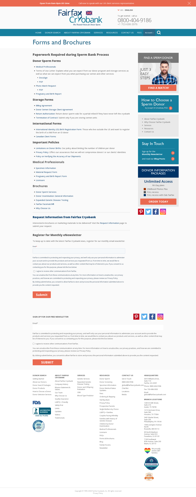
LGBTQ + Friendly (61, 402)
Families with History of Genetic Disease (108, 420)
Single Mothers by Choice (109, 409)
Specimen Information (46, 168)
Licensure (40, 180)
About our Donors (40, 382)
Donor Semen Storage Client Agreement (54, 109)
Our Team (59, 393)
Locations (125, 391)
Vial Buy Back (104, 400)
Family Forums (105, 445)
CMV (79, 392)
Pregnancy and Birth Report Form (51, 176)
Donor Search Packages (42, 385)
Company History (61, 384)
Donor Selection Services (42, 394)
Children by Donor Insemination (107, 425)
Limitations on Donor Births (48, 148)
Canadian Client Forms (46, 136)
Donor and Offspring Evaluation (85, 388)
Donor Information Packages (158, 172)
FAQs (102, 435)
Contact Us (127, 32)
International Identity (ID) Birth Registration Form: (59, 129)
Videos (57, 415)
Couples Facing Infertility (109, 415)
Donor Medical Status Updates (108, 389)
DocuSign (43, 77)
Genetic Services (83, 379)
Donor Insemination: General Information (54, 196)
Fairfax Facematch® (45, 204)
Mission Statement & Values (62, 388)
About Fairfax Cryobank (77, 32)
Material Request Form (46, 172)
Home (38, 32)
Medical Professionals (46, 66)
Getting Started (38, 379)
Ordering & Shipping (107, 397)
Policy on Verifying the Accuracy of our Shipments (58, 156)
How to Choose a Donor (42, 391)
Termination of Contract (47, 117)
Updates (58, 411)
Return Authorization (45, 113)
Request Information (109, 223)
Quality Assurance (62, 399)
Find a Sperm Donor (158, 57)
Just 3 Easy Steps (145, 73)
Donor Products (39, 388)
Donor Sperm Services (46, 192)
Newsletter (104, 448)
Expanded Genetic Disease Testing (52, 200)
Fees (139, 32)
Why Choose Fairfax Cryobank (157, 122)
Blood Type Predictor (85, 395)
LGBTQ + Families (106, 412)
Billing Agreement (44, 105)
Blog (101, 442)
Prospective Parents (107, 406)
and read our (153, 158)
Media (124, 394)
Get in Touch (126, 379)
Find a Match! (158, 88)
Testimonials (60, 418)
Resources (112, 32)
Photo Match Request (46, 85)
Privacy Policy (42, 152)
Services (98, 32)
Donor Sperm (105, 379)
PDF (41, 81)
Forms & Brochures (107, 438)
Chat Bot (125, 388)
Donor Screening (106, 382)
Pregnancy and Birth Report (48, 93)
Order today (158, 201)
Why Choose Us (43, 208)
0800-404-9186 (127, 382)
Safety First (59, 405)
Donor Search (53, 32)
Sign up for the (152, 152)
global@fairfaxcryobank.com (133, 385)
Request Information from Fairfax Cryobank (64, 217)
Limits (57, 408)
